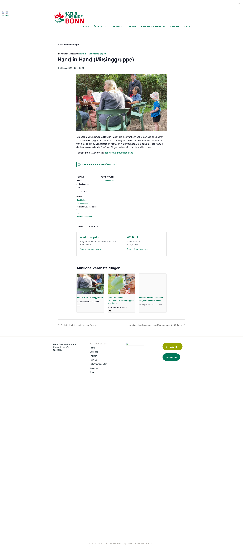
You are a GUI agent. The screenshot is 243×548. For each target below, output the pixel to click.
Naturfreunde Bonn (108, 180)
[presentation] (90, 284)
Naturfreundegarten (153, 26)
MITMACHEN (172, 346)
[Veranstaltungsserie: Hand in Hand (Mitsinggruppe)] (78, 305)
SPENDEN (171, 357)
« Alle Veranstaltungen (68, 44)
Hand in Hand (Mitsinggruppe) (90, 297)
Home (86, 26)
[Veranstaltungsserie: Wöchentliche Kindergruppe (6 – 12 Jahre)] (110, 311)
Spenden (175, 26)
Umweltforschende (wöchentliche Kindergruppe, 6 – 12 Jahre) (121, 300)
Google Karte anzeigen (90, 249)
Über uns (99, 26)
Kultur (78, 213)
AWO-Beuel (132, 237)
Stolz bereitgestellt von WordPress (107, 543)
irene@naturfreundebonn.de (119, 152)
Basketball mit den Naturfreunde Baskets (78, 325)
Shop (187, 26)
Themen (116, 26)
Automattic (147, 543)
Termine (132, 26)
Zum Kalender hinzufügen (97, 164)
